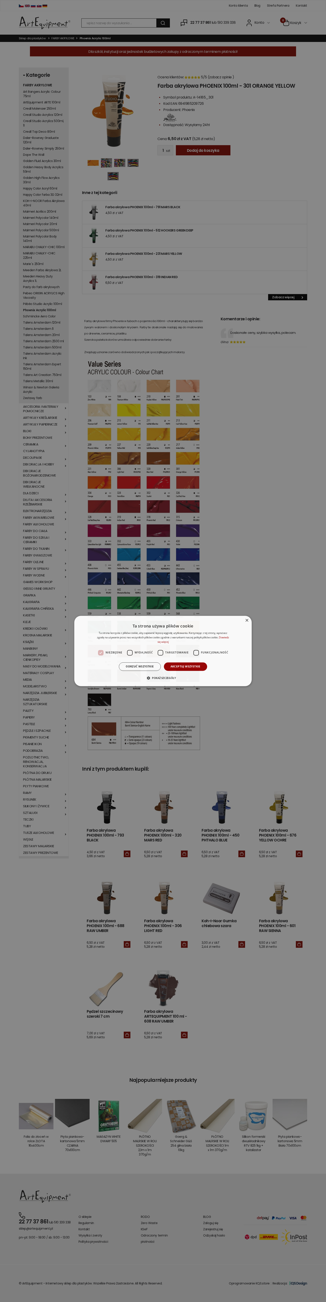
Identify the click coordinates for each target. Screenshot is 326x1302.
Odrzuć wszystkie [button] (140, 666)
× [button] (246, 620)
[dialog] (163, 651)
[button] (163, 678)
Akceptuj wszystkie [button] (185, 666)
